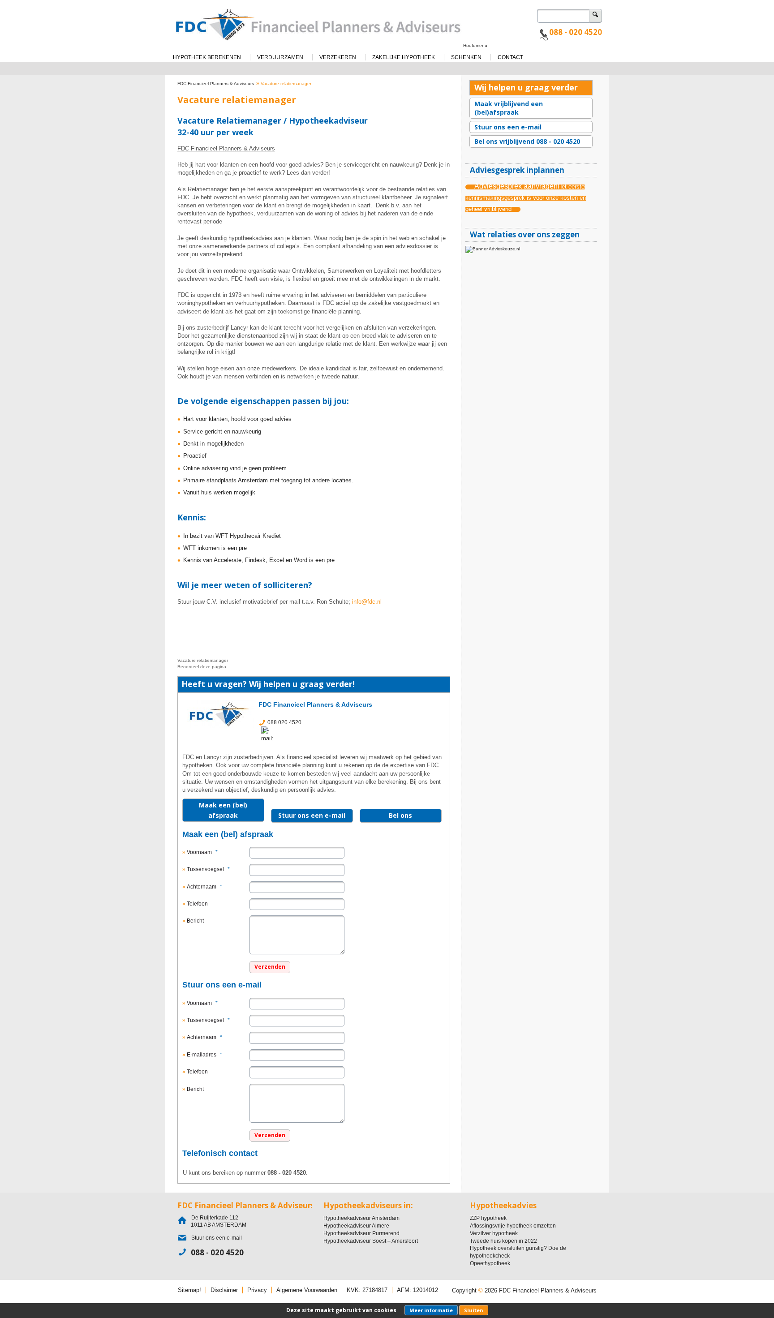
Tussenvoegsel (208, 869)
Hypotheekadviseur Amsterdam (361, 1218)
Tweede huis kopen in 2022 (503, 1241)
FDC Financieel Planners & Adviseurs (215, 83)
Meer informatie (431, 1310)
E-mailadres (204, 1055)
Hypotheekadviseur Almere (356, 1226)
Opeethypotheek (490, 1263)
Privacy (257, 1290)
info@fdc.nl (367, 601)
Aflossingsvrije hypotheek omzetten (513, 1226)
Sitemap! (189, 1290)
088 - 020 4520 (575, 32)
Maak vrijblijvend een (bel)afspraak (508, 108)
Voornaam (202, 852)
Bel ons (400, 815)
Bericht (195, 921)
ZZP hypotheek (488, 1218)
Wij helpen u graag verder (526, 87)
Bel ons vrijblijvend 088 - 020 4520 (527, 141)
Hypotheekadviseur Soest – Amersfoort (370, 1241)
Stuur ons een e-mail (311, 815)
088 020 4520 (284, 722)
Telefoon (197, 904)
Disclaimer (224, 1290)
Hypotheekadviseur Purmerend (361, 1233)
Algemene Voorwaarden (306, 1290)
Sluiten (473, 1310)
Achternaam (204, 887)
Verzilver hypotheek (494, 1233)
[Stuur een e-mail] (270, 733)
